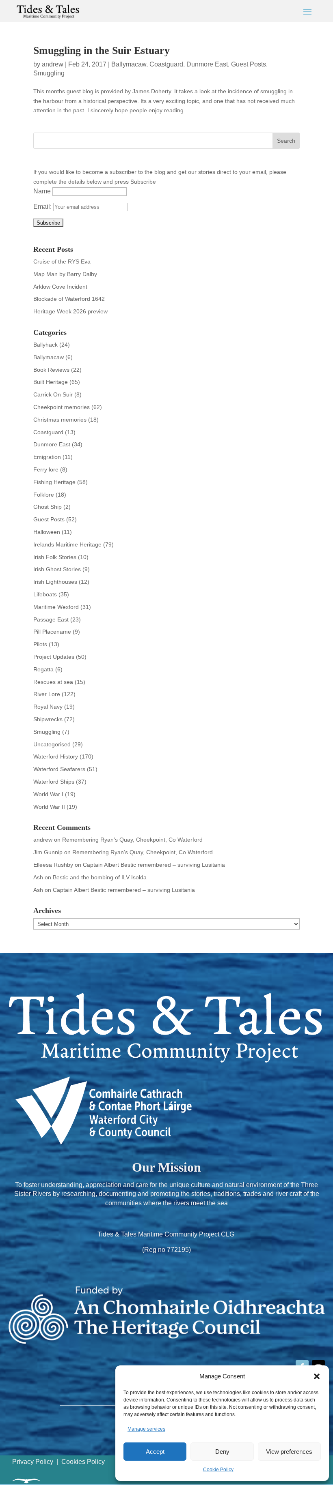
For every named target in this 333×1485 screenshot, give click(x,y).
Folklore (43, 494)
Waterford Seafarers (59, 769)
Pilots (40, 644)
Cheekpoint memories (61, 407)
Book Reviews (51, 369)
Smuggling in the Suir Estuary (101, 50)
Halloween (46, 532)
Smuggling (49, 73)
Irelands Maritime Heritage (67, 544)
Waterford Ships (53, 781)
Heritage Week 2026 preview (70, 311)
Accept (155, 1451)
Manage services (146, 1429)
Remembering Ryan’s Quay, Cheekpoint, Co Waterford (132, 839)
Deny (222, 1451)
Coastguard (166, 64)
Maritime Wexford (56, 607)
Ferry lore (45, 469)
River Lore (46, 694)
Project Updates (53, 657)
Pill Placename (52, 631)
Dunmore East (207, 64)
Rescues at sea (53, 682)
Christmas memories (59, 419)
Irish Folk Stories (54, 557)
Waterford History (55, 756)
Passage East (51, 619)
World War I (48, 794)
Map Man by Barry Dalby (65, 274)
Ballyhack (45, 344)
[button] (317, 1376)
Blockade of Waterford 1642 (69, 299)
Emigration (47, 457)
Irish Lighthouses (55, 582)
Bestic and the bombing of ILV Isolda (100, 877)
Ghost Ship (47, 507)
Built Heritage (50, 382)
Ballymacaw (128, 64)
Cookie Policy (218, 1469)
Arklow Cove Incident (60, 286)
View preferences (289, 1451)
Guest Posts (248, 64)
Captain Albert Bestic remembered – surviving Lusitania (154, 864)
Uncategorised (52, 744)
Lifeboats (45, 594)
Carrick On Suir (53, 394)
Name (42, 191)
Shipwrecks (48, 719)
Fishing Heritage (54, 482)
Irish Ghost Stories (57, 569)
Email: (43, 206)
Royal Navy (48, 706)
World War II (49, 807)
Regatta (43, 669)
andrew (52, 64)
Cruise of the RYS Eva (62, 261)
